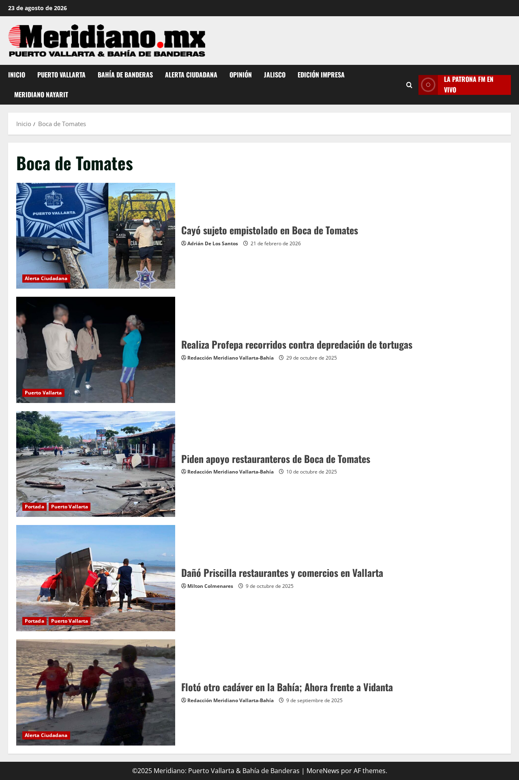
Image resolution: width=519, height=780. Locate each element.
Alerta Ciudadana (191, 74)
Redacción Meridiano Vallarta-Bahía (230, 357)
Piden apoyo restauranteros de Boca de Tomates (95, 464)
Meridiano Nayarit (41, 94)
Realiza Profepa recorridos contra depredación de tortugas (95, 350)
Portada (34, 506)
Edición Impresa (321, 74)
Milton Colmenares (210, 586)
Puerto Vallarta (61, 74)
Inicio (16, 74)
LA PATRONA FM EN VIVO (468, 84)
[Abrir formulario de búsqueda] (409, 84)
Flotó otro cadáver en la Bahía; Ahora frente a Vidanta (95, 692)
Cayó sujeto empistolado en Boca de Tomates (95, 236)
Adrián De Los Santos (212, 243)
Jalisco (274, 74)
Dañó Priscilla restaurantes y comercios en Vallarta (95, 578)
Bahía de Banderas (125, 74)
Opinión (240, 74)
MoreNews (323, 770)
